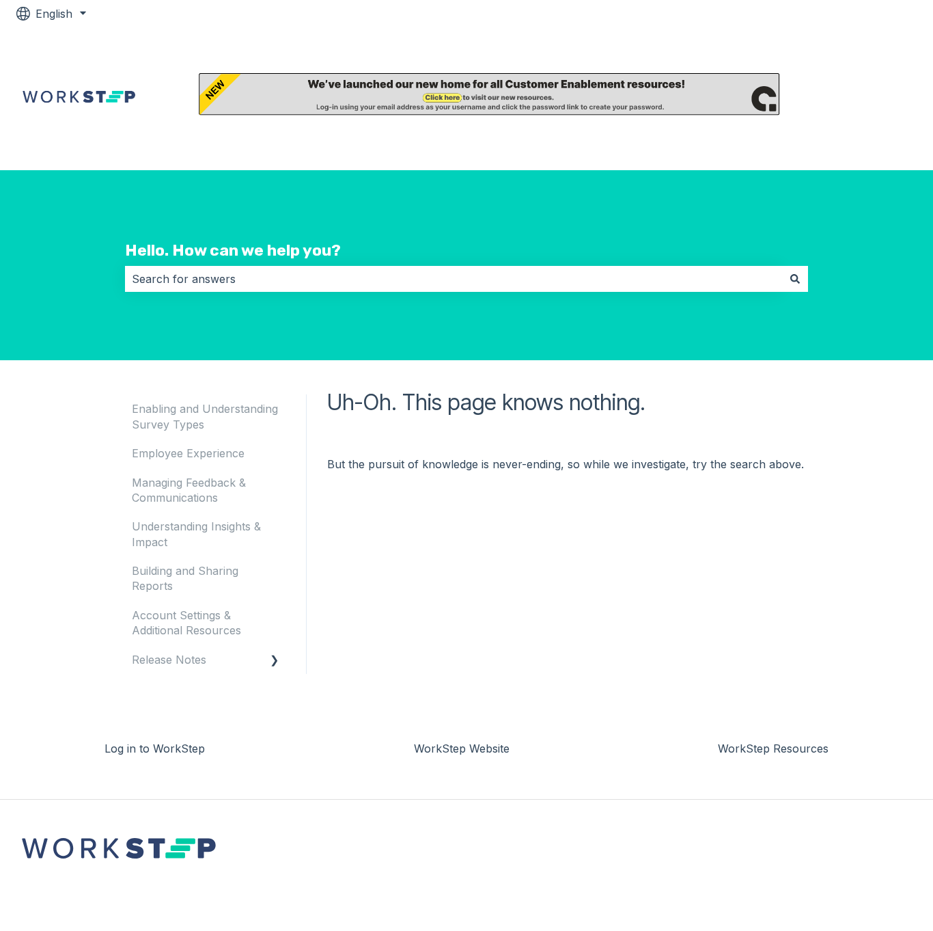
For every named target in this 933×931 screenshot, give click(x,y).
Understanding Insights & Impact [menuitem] (196, 534)
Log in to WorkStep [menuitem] (155, 748)
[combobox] (453, 279)
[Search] (795, 279)
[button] (275, 661)
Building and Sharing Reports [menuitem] (185, 578)
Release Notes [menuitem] (169, 659)
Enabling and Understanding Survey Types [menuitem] (205, 416)
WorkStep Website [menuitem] (462, 748)
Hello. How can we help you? (233, 250)
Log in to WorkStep (877, 99)
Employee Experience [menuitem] (188, 453)
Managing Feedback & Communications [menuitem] (189, 490)
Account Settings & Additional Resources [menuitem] (186, 622)
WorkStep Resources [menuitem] (773, 748)
